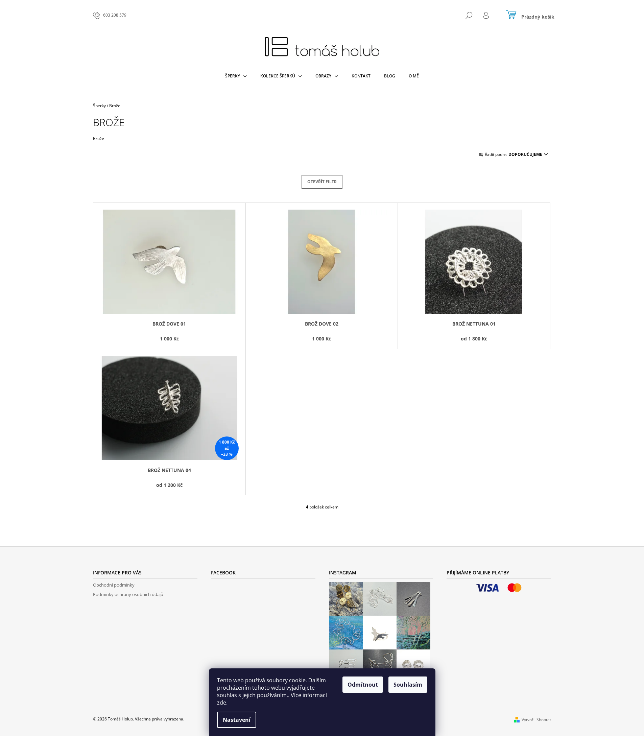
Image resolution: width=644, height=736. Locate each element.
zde (221, 702)
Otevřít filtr (322, 182)
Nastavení (237, 719)
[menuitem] (236, 76)
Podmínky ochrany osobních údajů (128, 594)
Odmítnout (363, 684)
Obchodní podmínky (114, 585)
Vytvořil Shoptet (536, 719)
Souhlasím (407, 684)
